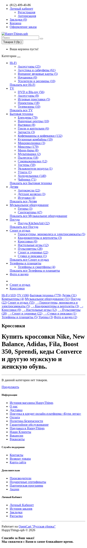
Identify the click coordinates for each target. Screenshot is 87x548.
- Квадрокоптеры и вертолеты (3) (55, 306)
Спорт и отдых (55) (21, 302)
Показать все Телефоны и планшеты (35, 270)
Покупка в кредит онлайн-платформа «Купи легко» (45, 413)
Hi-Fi (13, 63)
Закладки (16, 512)
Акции (14, 489)
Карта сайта (18, 462)
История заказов (21, 508)
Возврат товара (20, 458)
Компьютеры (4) (13, 299)
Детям (14, 186)
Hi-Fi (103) (9, 295)
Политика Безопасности (26, 421)
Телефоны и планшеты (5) (20, 317)
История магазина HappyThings (31, 402)
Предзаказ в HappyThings (27, 428)
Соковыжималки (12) (32, 161)
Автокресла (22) (29, 190)
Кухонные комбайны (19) (35, 139)
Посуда (15, 219)
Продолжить (10, 387)
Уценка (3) (45, 317)
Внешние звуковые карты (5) (38, 74)
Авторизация (27, 16)
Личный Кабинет (22, 505)
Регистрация (26, 12)
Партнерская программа (26, 485)
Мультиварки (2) (29, 154)
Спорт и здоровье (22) (33, 252)
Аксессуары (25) (29, 66)
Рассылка (16, 516)
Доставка (16, 410)
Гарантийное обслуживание (29, 424)
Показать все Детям (23, 201)
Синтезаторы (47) (30, 212)
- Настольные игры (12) (39, 310)
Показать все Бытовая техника (31, 183)
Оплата (15, 417)
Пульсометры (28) (30, 248)
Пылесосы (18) (28, 157)
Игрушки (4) (26, 197)
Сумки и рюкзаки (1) (32, 256)
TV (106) (23, 295)
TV (12, 88)
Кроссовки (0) (27, 241)
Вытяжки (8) (26, 125)
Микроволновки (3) (31, 143)
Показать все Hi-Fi (22, 84)
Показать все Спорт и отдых (29, 259)
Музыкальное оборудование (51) (47, 299)
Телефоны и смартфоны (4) (36, 267)
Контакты (16, 455)
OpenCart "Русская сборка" (37, 526)
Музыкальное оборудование (29, 205)
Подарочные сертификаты (28, 482)
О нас (14, 406)
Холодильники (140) (32, 176)
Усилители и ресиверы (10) (36, 81)
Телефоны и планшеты (25, 263)
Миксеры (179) (28, 146)
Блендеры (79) (27, 117)
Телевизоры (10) (29, 106)
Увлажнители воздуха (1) (35, 168)
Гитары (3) (25, 208)
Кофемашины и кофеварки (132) (40, 135)
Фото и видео (19, 274)
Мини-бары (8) (28, 150)
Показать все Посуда (24, 227)
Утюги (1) (25, 172)
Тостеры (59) (26, 165)
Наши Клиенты (20, 432)
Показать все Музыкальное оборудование (38, 216)
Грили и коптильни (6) (33, 128)
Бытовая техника (21, 114)
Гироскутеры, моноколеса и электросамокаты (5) (51, 234)
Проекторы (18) (28, 103)
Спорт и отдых (20, 230)
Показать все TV (21, 110)
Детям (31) (69, 295)
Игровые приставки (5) (34, 99)
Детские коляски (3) (31, 194)
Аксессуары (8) (28, 95)
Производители (20, 478)
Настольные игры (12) (33, 245)
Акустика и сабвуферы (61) (36, 70)
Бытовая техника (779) (45, 295)
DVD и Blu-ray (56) (31, 92)
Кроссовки (17, 288)
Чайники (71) (27, 179)
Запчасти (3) (26, 132)
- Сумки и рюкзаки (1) (59, 313)
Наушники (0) (27, 77)
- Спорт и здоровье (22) (25, 313)
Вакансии (16, 435)
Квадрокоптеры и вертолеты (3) (40, 237)
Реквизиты (17, 439)
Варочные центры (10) (33, 121)
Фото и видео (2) (65, 317)
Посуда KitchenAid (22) (34, 223)
